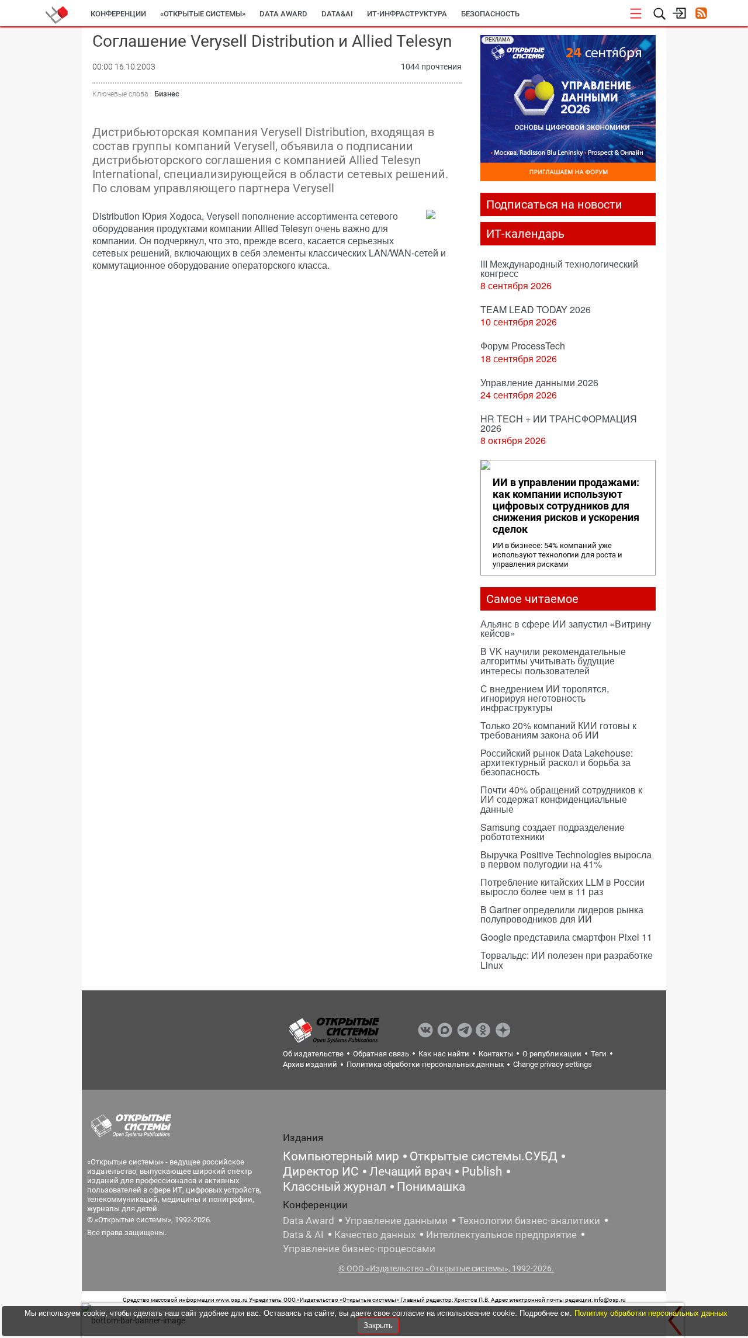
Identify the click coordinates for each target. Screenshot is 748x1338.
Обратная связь (381, 1053)
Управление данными (396, 1220)
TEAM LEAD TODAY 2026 (535, 309)
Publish (482, 1171)
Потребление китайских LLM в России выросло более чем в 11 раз (562, 886)
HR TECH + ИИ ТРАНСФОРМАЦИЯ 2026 (558, 423)
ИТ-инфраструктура (407, 13)
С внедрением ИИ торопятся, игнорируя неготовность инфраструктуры (544, 698)
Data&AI (337, 13)
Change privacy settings (552, 1064)
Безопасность (490, 13)
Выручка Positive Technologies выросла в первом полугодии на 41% (566, 859)
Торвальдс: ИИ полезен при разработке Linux (566, 959)
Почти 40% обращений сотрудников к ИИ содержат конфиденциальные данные (561, 799)
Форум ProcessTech (522, 345)
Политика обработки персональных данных (425, 1064)
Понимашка (431, 1187)
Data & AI (303, 1234)
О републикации (551, 1053)
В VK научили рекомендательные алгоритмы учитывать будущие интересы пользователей (553, 660)
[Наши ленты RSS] (701, 14)
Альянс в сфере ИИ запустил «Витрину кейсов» (565, 628)
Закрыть (378, 1325)
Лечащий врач (410, 1171)
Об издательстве (313, 1053)
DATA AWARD (283, 13)
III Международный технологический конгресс (559, 268)
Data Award (308, 1220)
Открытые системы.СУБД (483, 1156)
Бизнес (166, 93)
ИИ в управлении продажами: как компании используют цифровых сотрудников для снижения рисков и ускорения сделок (566, 506)
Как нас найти (443, 1053)
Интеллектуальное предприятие (501, 1234)
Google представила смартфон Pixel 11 (566, 937)
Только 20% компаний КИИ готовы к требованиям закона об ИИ (558, 730)
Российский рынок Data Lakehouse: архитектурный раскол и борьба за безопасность (556, 762)
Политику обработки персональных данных (651, 1313)
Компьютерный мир (341, 1156)
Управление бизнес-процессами (359, 1248)
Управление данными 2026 (539, 382)
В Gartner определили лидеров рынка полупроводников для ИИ (561, 914)
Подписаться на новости (554, 204)
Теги (599, 1053)
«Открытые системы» (202, 13)
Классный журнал (334, 1187)
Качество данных (374, 1234)
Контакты (496, 1053)
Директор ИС (321, 1171)
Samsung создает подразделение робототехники (552, 831)
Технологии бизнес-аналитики (529, 1220)
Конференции (118, 13)
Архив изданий (310, 1064)
